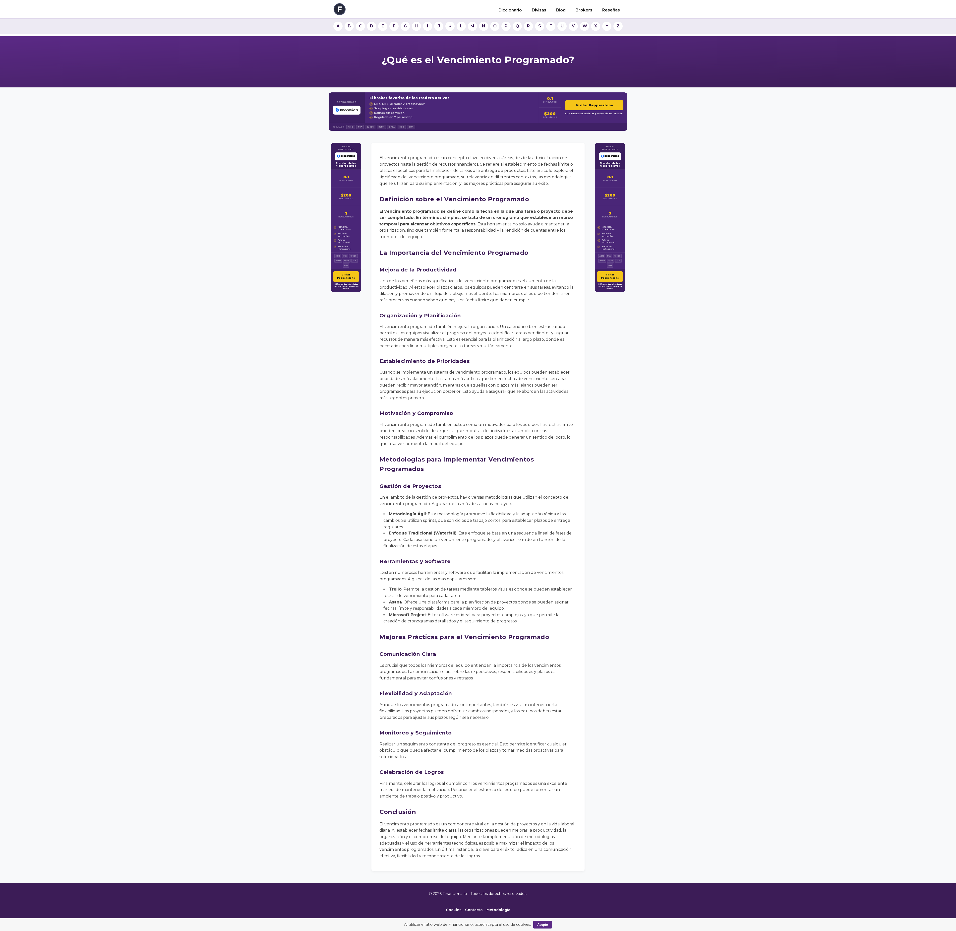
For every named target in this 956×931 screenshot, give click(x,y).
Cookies (453, 910)
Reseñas (611, 10)
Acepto (542, 925)
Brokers (584, 10)
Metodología (498, 910)
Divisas (539, 10)
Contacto (474, 910)
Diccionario (510, 10)
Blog (561, 10)
